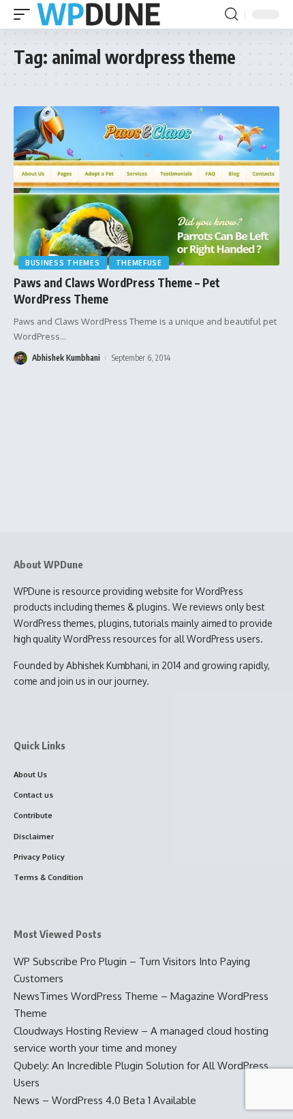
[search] (231, 14)
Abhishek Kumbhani (66, 358)
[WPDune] (98, 15)
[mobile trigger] (25, 15)
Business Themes (62, 263)
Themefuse (139, 263)
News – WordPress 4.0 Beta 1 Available (105, 1100)
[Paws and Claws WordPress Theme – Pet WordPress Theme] (146, 185)
